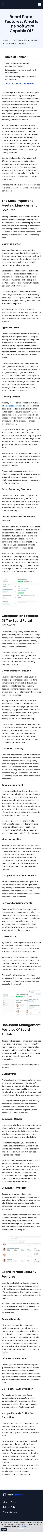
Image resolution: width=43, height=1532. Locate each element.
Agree (4, 1530)
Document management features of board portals (20, 78)
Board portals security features (20, 83)
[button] (39, 4)
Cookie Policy (9, 1502)
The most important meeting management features (17, 64)
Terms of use (10, 1512)
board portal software (13, 406)
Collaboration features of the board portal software (20, 71)
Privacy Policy (10, 1507)
